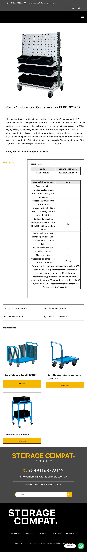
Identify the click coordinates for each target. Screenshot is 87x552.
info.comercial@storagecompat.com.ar (43, 476)
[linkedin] (47, 461)
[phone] (7, 3)
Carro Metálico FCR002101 (17, 434)
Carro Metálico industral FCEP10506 (21, 375)
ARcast (71, 543)
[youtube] (43, 461)
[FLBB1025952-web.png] (43, 63)
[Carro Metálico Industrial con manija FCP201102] (65, 352)
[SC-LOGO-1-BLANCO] (33, 510)
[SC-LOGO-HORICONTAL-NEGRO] (22, 16)
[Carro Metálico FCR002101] (22, 411)
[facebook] (66, 8)
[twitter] (73, 8)
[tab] (13, 162)
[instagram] (79, 8)
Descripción (9, 162)
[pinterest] (51, 461)
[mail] (24, 3)
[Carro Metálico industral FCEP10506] (22, 352)
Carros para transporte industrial (32, 151)
